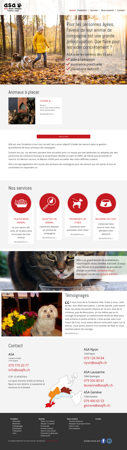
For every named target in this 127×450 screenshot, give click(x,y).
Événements (17, 428)
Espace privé (45, 435)
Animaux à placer (47, 428)
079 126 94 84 (94, 358)
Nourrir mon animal (48, 431)
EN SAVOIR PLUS (46, 114)
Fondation (82, 10)
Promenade (45, 426)
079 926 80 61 (94, 380)
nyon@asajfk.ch (95, 362)
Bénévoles (16, 424)
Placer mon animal (47, 421)
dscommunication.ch (51, 441)
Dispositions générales (49, 433)
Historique (16, 421)
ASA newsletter (74, 428)
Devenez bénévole (76, 421)
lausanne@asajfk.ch (98, 385)
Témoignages (17, 426)
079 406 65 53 (94, 401)
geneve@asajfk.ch (97, 405)
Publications (17, 431)
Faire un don (63, 136)
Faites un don (74, 426)
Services (94, 10)
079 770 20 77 (18, 365)
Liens (14, 433)
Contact (98, 419)
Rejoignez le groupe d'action (79, 424)
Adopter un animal (47, 424)
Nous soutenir (107, 10)
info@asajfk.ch (19, 370)
